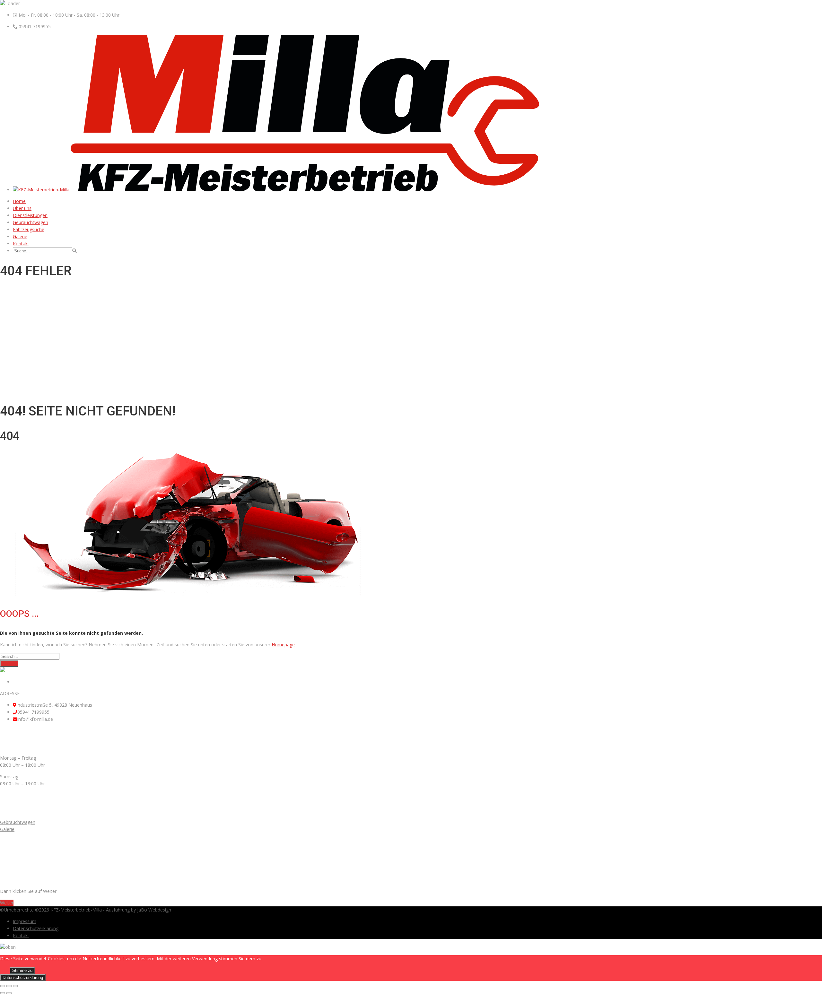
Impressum (24, 921)
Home (19, 201)
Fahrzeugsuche (28, 229)
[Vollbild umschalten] (9, 986)
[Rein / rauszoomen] (15, 986)
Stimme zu (22, 970)
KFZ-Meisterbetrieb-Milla (76, 910)
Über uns (22, 208)
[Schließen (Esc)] (2, 986)
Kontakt (21, 243)
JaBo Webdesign (154, 910)
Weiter (6, 903)
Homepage (283, 645)
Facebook (23, 682)
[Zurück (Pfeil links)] (2, 993)
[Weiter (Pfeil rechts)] (9, 993)
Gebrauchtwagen (30, 222)
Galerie (20, 236)
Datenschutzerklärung (35, 928)
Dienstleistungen (30, 215)
